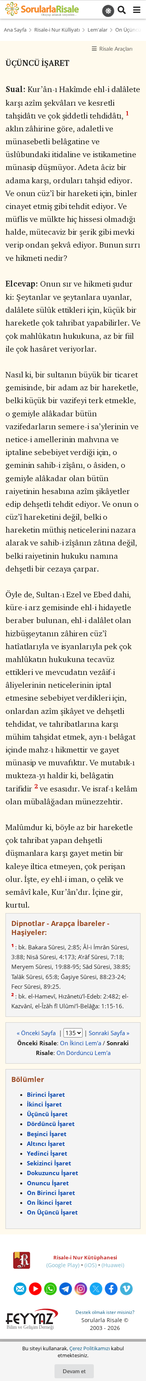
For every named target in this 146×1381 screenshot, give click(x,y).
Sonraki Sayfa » (109, 1033)
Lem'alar (97, 30)
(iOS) (90, 1265)
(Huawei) (113, 1265)
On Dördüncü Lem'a (83, 1053)
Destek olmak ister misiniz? (105, 1312)
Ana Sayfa (15, 30)
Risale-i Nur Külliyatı (57, 30)
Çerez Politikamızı (89, 1348)
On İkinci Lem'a (80, 1043)
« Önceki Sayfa (37, 1033)
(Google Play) (62, 1265)
